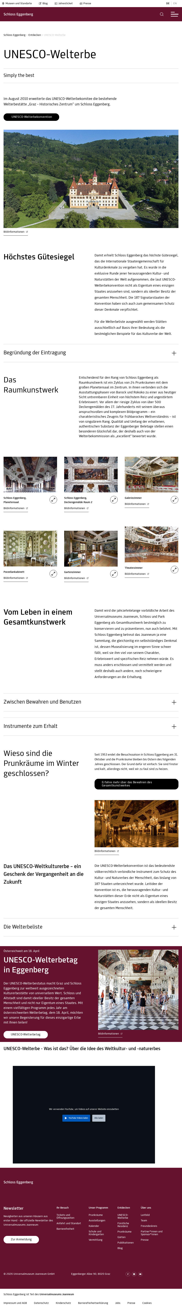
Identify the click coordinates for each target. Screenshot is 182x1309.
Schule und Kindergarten (96, 1233)
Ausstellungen (97, 1220)
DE (168, 3)
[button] (162, 14)
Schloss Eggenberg (14, 35)
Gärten (121, 1237)
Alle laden (98, 1118)
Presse (87, 3)
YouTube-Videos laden (78, 1118)
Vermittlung (95, 1240)
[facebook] (128, 1274)
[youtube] (140, 1274)
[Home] (18, 14)
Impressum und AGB (15, 1303)
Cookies (147, 1303)
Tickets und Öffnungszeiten (65, 1216)
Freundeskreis (149, 1226)
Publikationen (125, 1242)
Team (144, 1220)
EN (175, 3)
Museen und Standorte (19, 3)
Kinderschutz (63, 1303)
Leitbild (145, 1215)
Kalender (94, 1226)
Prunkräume (96, 1215)
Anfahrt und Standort (69, 1223)
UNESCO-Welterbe (123, 1216)
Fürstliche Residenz (123, 1225)
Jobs (117, 1303)
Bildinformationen (14, 231)
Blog (45, 3)
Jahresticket (65, 3)
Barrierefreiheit (65, 1229)
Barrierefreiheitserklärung (93, 1303)
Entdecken (34, 35)
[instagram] (134, 1274)
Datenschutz (41, 1303)
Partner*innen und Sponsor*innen (151, 1233)
